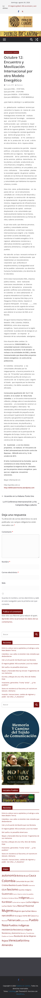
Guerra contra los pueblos (25, 894)
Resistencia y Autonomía (11, 933)
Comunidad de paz (23, 881)
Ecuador (19, 885)
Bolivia (20, 875)
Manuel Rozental (25, 905)
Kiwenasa (20, 85)
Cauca (32, 875)
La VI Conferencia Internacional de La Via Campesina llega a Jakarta (20, 503)
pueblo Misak (25, 920)
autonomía (9, 875)
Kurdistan (7, 901)
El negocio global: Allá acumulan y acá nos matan (20, 663)
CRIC (32, 881)
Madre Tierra (12, 906)
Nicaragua (18, 916)
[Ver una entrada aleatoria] (36, 39)
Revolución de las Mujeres (25, 936)
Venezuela (16, 940)
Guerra (15, 894)
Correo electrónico (10, 572)
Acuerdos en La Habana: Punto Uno (19, 496)
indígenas (24, 897)
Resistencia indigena (22, 929)
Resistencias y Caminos (11, 52)
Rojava (5, 940)
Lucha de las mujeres (19, 902)
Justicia (32, 898)
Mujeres (8, 910)
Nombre (6, 562)
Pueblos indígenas (19, 925)
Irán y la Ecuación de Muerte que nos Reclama (19, 660)
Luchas (4, 906)
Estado (25, 885)
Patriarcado (14, 920)
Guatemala (7, 893)
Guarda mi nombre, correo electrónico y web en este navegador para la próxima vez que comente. (20, 601)
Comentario (7, 532)
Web (3, 583)
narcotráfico (8, 915)
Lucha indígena (32, 902)
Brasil (26, 876)
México (34, 911)
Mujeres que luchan (22, 911)
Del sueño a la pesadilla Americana (15, 667)
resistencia (7, 929)
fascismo (12, 889)
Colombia (8, 881)
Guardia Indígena (24, 890)
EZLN (4, 889)
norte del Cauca (29, 916)
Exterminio (32, 885)
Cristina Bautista (9, 885)
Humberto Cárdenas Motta (10, 898)
